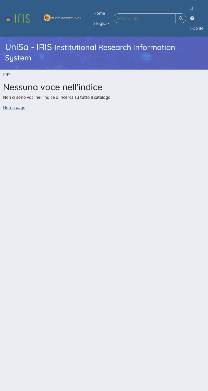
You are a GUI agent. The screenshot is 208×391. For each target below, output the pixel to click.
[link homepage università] (62, 18)
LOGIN (196, 28)
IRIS (6, 74)
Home (99, 13)
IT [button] (192, 8)
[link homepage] (18, 18)
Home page (14, 107)
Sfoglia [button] (100, 23)
